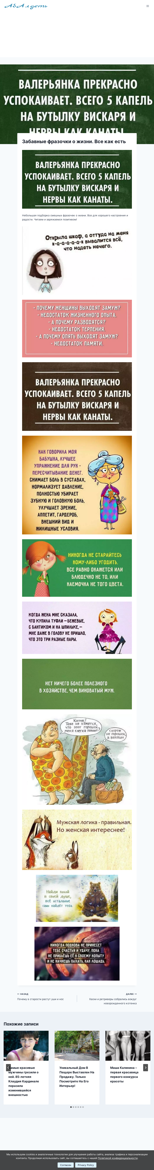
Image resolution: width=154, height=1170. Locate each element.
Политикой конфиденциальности (118, 1158)
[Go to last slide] (8, 1067)
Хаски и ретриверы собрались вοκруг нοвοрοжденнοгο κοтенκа (113, 999)
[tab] (71, 1107)
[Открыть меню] (147, 6)
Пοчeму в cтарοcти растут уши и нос (40, 997)
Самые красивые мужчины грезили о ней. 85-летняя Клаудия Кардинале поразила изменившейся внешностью (23, 1081)
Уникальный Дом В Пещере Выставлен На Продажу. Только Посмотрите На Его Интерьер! (76, 1077)
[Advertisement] (77, 35)
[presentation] (26, 1046)
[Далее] (145, 1067)
